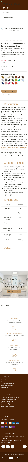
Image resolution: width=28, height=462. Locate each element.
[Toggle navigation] (11, 7)
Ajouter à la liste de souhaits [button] (12, 95)
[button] (2, 29)
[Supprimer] (3, 87)
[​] (3, 446)
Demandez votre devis (7, 405)
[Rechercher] (19, 12)
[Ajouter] (12, 87)
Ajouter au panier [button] (10, 91)
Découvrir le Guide (14, 291)
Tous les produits (8, 17)
